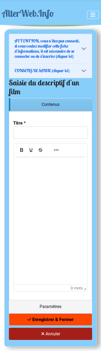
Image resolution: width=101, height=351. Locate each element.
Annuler (52, 333)
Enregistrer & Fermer (52, 319)
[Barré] (40, 150)
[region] (50, 104)
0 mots (77, 288)
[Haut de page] (91, 341)
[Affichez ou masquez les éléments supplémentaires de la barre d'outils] (56, 150)
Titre (19, 123)
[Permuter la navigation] (93, 15)
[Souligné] (31, 150)
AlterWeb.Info (28, 13)
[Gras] (21, 150)
